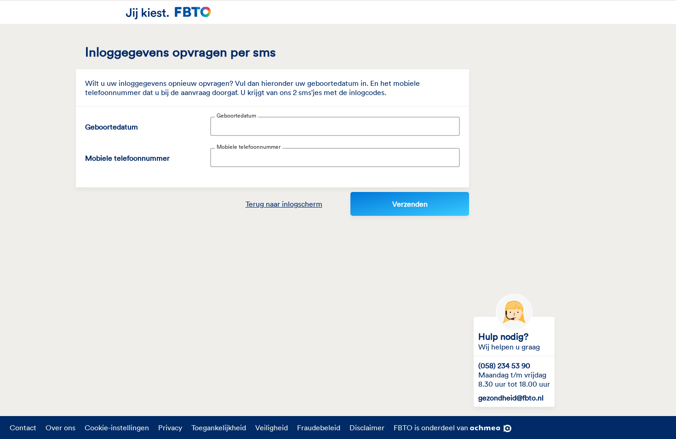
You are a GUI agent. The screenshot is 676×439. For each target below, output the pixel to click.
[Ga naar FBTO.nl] (169, 12)
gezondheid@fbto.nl (511, 397)
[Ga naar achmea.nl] (490, 429)
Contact (23, 427)
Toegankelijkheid (218, 427)
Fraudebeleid (318, 427)
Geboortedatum (111, 126)
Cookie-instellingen (117, 427)
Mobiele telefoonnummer (127, 158)
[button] (283, 204)
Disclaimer (366, 427)
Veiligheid (271, 427)
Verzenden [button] (410, 203)
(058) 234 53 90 (504, 365)
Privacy (170, 427)
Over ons (60, 427)
